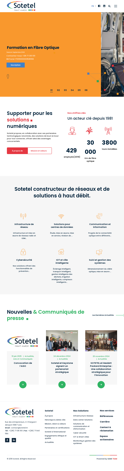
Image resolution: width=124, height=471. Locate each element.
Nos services (107, 410)
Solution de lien (24, 225)
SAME (112, 459)
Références (106, 416)
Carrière (105, 421)
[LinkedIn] (104, 6)
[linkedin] (14, 440)
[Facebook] (99, 6)
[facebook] (7, 440)
